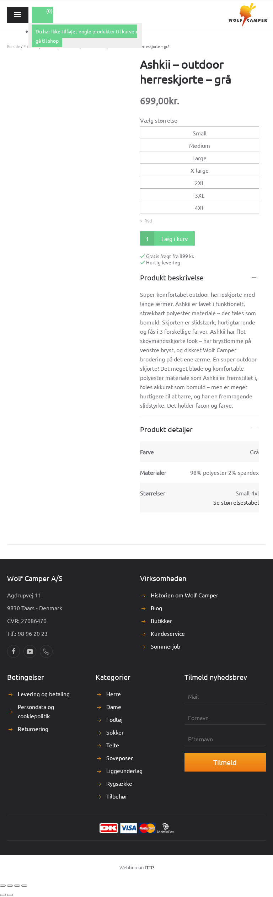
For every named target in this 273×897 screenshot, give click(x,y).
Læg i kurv (174, 238)
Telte (112, 744)
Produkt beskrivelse (172, 277)
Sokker (115, 732)
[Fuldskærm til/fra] (10, 886)
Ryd (148, 220)
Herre (113, 693)
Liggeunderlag (124, 770)
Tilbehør (116, 796)
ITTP (149, 867)
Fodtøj (114, 719)
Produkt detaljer (166, 429)
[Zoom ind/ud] (3, 886)
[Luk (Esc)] (24, 886)
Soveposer (119, 757)
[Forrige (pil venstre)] (3, 895)
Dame (113, 706)
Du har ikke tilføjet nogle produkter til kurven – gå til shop (84, 36)
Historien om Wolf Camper (184, 594)
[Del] (17, 886)
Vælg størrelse (158, 120)
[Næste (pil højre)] (10, 895)
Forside (13, 46)
